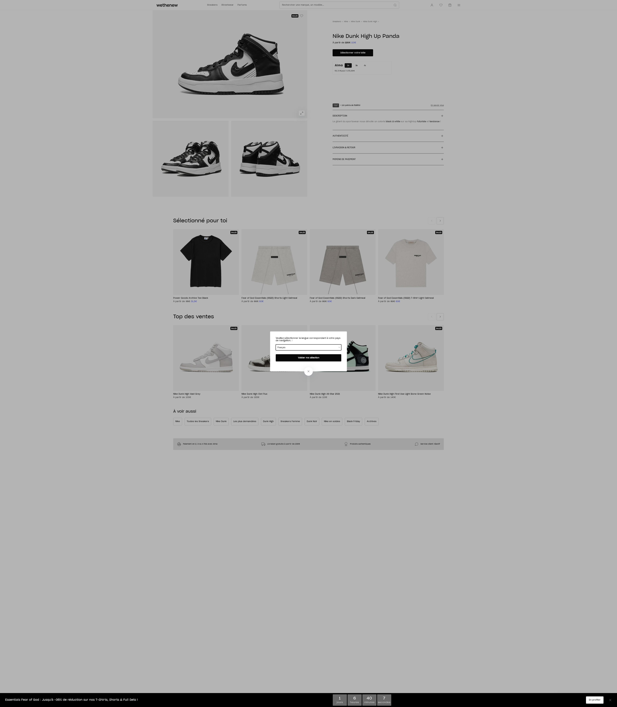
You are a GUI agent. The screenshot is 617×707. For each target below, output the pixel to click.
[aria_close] (308, 371)
